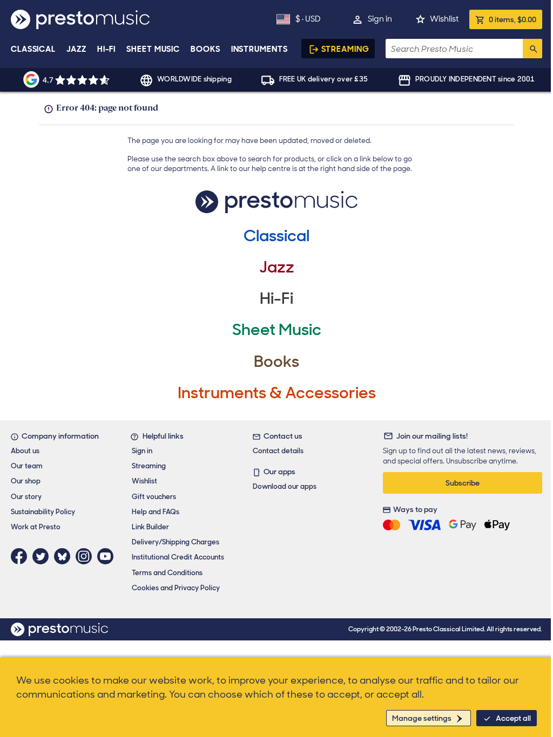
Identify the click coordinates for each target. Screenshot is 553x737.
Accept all (513, 718)
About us (25, 450)
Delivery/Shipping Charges (175, 542)
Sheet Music (153, 49)
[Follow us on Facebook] (21, 556)
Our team (27, 465)
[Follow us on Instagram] (86, 556)
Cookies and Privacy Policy (176, 587)
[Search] (532, 48)
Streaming (345, 49)
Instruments (259, 49)
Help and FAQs (155, 511)
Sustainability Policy (43, 511)
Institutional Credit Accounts (178, 557)
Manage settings (421, 718)
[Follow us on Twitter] (43, 556)
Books (205, 49)
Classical (33, 49)
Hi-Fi (106, 49)
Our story (26, 496)
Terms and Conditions (167, 572)
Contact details (278, 450)
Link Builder (150, 526)
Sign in (380, 18)
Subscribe (463, 483)
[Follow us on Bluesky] (65, 556)
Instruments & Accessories (277, 392)
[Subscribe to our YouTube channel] (108, 556)
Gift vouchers (154, 496)
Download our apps (284, 486)
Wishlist (444, 18)
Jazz (76, 49)
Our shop (26, 481)
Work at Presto (35, 526)
